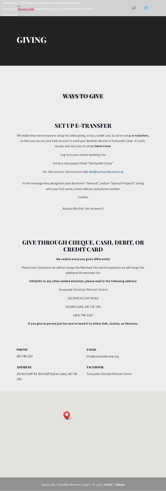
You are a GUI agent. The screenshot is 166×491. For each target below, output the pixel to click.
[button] (68, 415)
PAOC (108, 485)
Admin (120, 485)
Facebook (95, 367)
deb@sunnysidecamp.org (106, 172)
